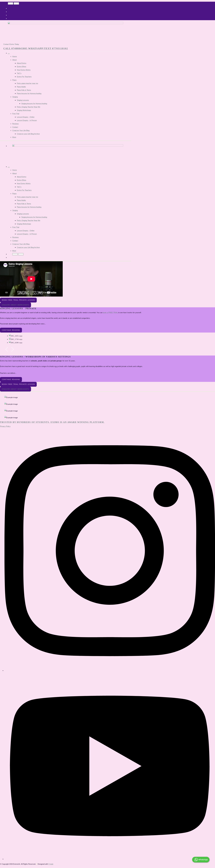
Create (50, 864)
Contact (15, 127)
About (14, 60)
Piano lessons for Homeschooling (29, 93)
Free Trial (15, 114)
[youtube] (109, 859)
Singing (15, 97)
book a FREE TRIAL (110, 312)
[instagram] (109, 670)
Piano (14, 80)
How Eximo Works (24, 70)
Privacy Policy (5, 426)
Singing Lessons (23, 100)
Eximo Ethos (21, 66)
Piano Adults (21, 87)
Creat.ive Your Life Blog (20, 130)
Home (14, 56)
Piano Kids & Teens (24, 90)
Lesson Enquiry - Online (25, 117)
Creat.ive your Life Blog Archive (28, 134)
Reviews (15, 124)
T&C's (19, 73)
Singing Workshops (24, 110)
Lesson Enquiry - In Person (27, 120)
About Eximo (21, 63)
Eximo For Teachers (24, 77)
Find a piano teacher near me (27, 83)
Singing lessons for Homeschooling (34, 103)
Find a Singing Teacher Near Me (28, 107)
